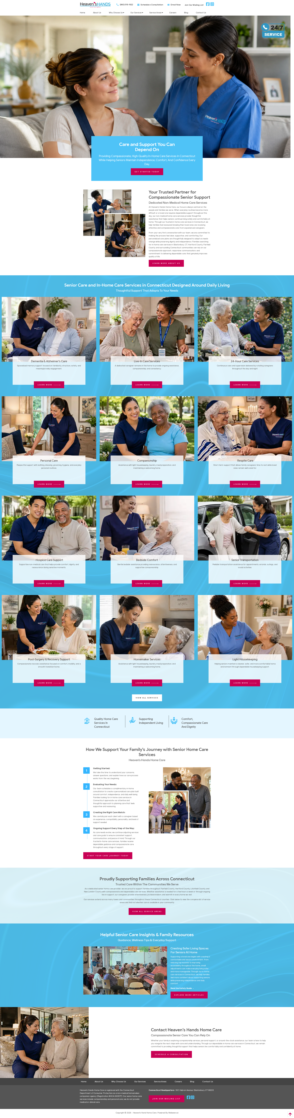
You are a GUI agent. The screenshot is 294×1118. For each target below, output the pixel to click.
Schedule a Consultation (151, 5)
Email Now (175, 4)
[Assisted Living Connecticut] (245, 329)
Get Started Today (147, 172)
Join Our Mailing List (194, 5)
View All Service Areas (147, 911)
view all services (147, 698)
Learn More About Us (166, 263)
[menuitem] (86, 13)
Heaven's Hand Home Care (145, 1112)
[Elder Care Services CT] (114, 223)
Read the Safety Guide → (182, 988)
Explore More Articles (189, 995)
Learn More (45, 385)
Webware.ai (173, 1112)
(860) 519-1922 (126, 4)
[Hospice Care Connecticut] (147, 329)
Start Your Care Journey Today (108, 855)
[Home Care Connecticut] (180, 800)
